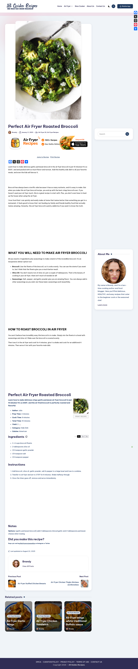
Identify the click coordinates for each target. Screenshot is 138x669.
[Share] (136, 29)
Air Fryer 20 (42, 132)
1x (79, 436)
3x (87, 436)
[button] (125, 6)
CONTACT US (96, 662)
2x (83, 436)
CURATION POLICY (51, 662)
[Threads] (136, 21)
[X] (136, 17)
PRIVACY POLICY (67, 662)
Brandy (26, 561)
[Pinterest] (136, 25)
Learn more (102, 305)
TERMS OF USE (82, 662)
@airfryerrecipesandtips (27, 543)
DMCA (38, 662)
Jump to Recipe (43, 157)
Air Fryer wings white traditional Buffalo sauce (76, 621)
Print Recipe (55, 157)
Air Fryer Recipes (53, 132)
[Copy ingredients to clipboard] (26, 436)
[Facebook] (136, 13)
